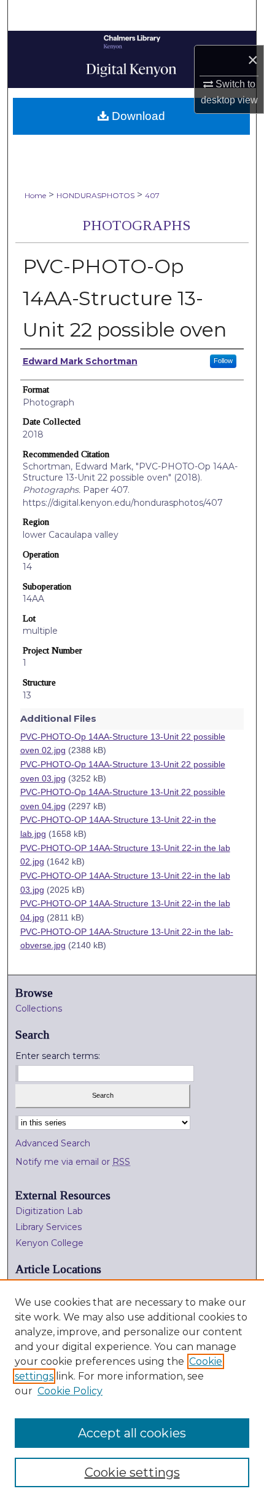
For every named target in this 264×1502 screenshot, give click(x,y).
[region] (132, 1390)
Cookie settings (132, 1472)
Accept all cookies (132, 1433)
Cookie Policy (70, 1391)
